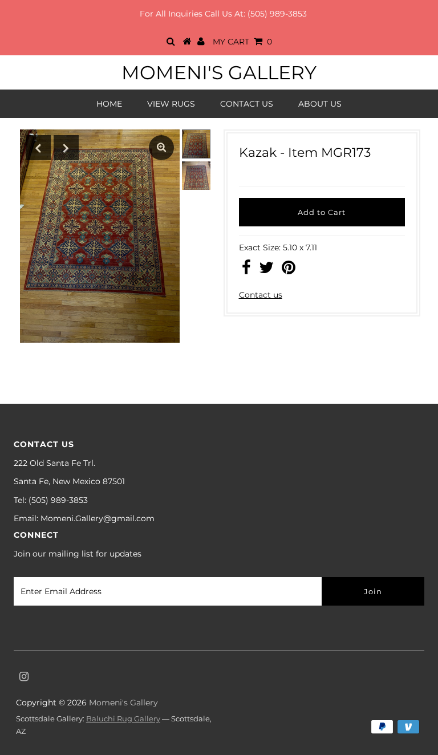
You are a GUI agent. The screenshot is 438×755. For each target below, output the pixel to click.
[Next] (66, 147)
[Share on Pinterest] (288, 270)
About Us (320, 104)
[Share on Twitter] (266, 270)
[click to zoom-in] (161, 147)
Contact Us (246, 104)
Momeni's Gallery (219, 72)
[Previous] (38, 147)
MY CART (242, 41)
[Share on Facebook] (246, 270)
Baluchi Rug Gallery (123, 718)
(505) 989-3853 (277, 14)
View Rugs (171, 104)
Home (109, 104)
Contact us (260, 295)
